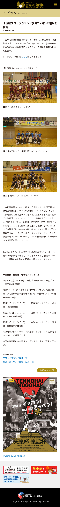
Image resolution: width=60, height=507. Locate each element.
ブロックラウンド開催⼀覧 (15, 358)
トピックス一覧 (47, 370)
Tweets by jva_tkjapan (14, 455)
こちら (24, 56)
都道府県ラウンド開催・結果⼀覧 (18, 361)
